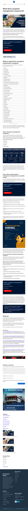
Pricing (16, 478)
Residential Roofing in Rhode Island (8, 494)
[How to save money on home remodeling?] (8, 449)
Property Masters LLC (13, 508)
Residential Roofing (6, 424)
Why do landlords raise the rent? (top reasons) (11, 331)
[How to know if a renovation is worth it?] (8, 441)
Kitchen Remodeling (6, 421)
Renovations (5, 497)
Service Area (17, 476)
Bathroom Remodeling (6, 502)
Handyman (4, 426)
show (14, 56)
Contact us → (8, 50)
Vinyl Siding (5, 419)
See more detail (5, 466)
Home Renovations (6, 417)
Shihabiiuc (14, 509)
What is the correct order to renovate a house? (10, 436)
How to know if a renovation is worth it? (9, 444)
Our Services (17, 474)
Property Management (6, 415)
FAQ (16, 481)
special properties (5, 31)
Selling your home (6, 428)
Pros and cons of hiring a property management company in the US (14, 340)
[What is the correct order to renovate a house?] (8, 433)
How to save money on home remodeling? (9, 452)
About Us (16, 473)
